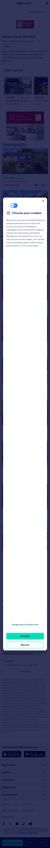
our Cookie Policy (30, 245)
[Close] (43, 201)
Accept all (25, 636)
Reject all (25, 645)
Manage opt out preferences (25, 624)
